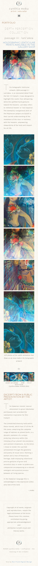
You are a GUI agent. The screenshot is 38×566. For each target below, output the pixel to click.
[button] (19, 15)
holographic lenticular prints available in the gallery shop (19, 44)
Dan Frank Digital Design (22, 562)
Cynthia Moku (19, 8)
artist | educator (19, 11)
